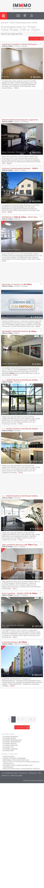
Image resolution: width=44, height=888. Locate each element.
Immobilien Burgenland (10, 736)
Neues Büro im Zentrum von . (17, 284)
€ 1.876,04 (36, 317)
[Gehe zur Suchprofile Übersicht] (18, 15)
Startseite (4, 22)
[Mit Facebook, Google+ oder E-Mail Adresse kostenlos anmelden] (31, 15)
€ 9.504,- (37, 364)
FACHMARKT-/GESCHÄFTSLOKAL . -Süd (21, 331)
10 (30, 719)
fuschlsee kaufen (8, 756)
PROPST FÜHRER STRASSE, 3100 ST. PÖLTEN (23, 22)
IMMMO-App (5, 775)
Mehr (16, 88)
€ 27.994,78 (35, 413)
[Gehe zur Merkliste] (25, 15)
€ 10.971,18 (36, 461)
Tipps (39, 773)
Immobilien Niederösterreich (12, 740)
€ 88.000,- (36, 77)
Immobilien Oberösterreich (12, 742)
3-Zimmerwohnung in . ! (14, 642)
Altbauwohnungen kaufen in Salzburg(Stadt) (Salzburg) (21, 768)
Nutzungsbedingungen (10, 773)
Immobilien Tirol (8, 747)
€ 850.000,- (35, 201)
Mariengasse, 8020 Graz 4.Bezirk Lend (16, 760)
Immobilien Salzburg (9, 743)
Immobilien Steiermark (10, 745)
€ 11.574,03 (36, 528)
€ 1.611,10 (37, 626)
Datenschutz (23, 773)
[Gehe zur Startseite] (22, 9)
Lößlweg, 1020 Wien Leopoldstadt (14, 758)
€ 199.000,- (36, 152)
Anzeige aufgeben (16, 775)
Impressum (32, 773)
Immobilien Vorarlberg (10, 749)
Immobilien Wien (8, 750)
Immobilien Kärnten (9, 738)
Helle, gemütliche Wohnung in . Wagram (21, 545)
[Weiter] (34, 719)
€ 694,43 (37, 675)
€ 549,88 (37, 577)
